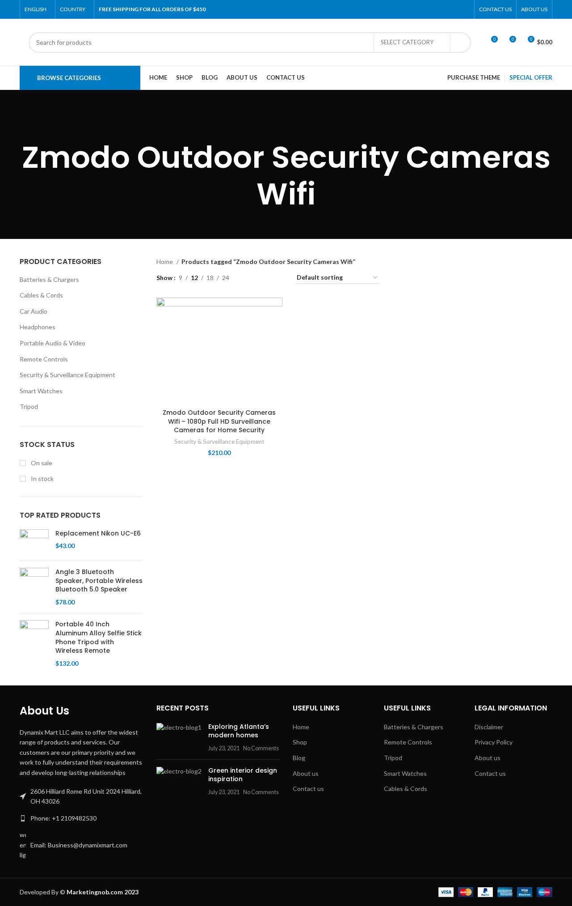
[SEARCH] (460, 42)
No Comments (261, 748)
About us (306, 773)
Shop (300, 742)
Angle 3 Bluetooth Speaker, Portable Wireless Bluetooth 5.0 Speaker (99, 581)
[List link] (81, 818)
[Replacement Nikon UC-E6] (34, 541)
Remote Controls (44, 359)
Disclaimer (489, 727)
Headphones (37, 327)
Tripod (29, 406)
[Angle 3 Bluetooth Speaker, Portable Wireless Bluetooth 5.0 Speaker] (34, 587)
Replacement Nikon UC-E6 (98, 533)
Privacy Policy (494, 742)
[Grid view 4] (278, 277)
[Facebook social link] (454, 9)
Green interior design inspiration (242, 775)
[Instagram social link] (464, 9)
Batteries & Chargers (49, 279)
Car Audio (33, 311)
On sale (40, 463)
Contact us (308, 788)
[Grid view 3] (264, 277)
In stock (41, 478)
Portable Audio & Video (52, 343)
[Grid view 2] (250, 277)
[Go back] (275, 126)
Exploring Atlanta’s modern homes (238, 731)
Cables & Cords (41, 295)
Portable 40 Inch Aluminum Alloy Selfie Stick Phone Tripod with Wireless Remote (98, 637)
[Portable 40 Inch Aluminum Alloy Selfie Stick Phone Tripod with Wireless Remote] (34, 644)
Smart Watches (41, 391)
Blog (299, 757)
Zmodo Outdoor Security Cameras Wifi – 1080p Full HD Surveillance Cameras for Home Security (219, 421)
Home (165, 261)
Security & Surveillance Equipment (67, 375)
